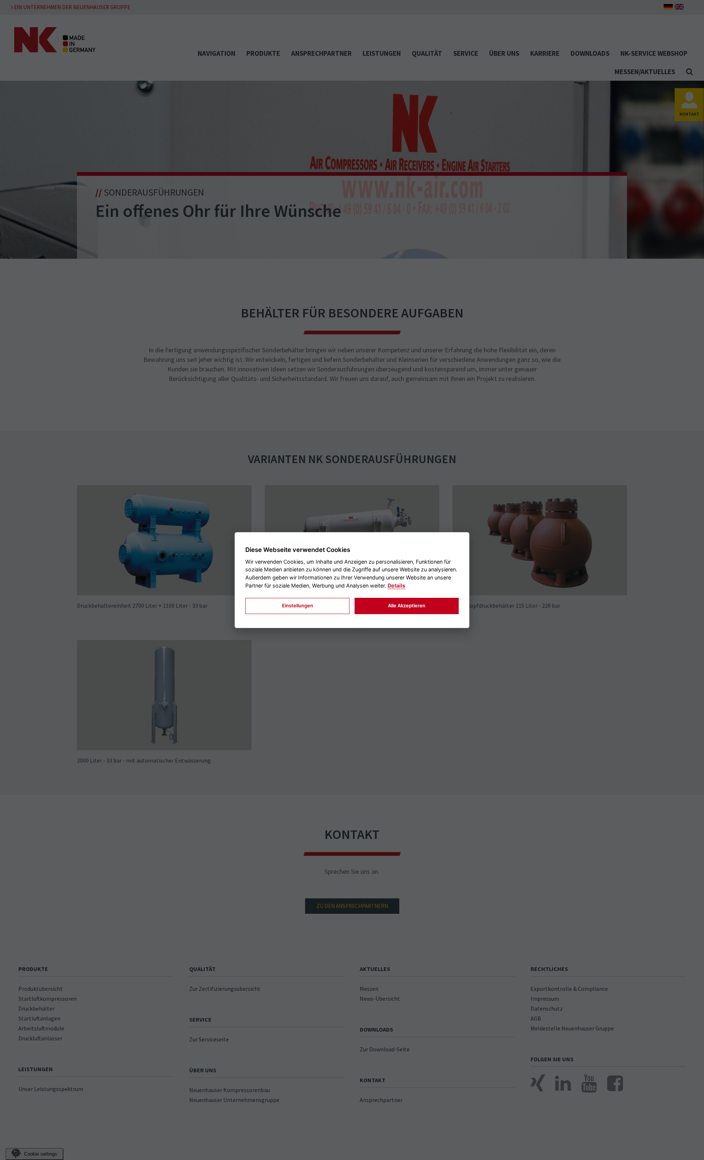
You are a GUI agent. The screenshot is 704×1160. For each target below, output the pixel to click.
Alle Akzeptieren (406, 605)
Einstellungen (297, 605)
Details (396, 585)
